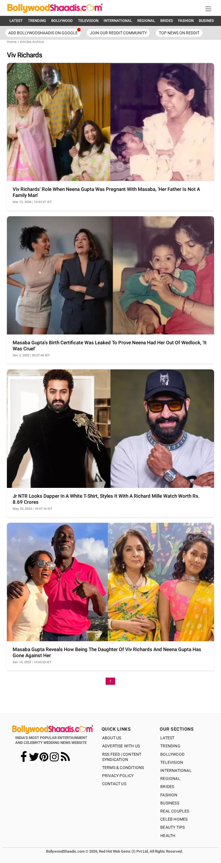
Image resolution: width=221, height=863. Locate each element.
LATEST (16, 20)
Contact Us (114, 783)
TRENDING (37, 20)
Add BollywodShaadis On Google (43, 33)
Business (169, 803)
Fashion (168, 795)
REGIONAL (146, 20)
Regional (170, 778)
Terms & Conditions (123, 767)
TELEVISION (88, 20)
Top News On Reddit (179, 33)
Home (11, 42)
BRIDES (166, 20)
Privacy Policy (118, 775)
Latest (167, 738)
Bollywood (172, 754)
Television (171, 762)
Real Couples (174, 811)
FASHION (186, 20)
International (176, 770)
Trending (170, 746)
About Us (111, 738)
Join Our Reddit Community (118, 33)
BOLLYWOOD (62, 20)
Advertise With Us (121, 746)
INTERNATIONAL (118, 20)
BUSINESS (207, 20)
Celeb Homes (174, 819)
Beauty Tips (172, 827)
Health (167, 835)
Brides (167, 786)
